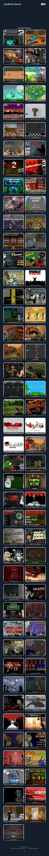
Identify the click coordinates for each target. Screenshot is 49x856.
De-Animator (13, 765)
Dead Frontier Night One (35, 581)
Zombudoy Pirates (13, 285)
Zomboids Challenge (35, 396)
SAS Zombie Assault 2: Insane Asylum (13, 174)
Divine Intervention (14, 821)
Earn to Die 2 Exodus (35, 340)
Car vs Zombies (14, 784)
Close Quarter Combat (13, 599)
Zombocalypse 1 (14, 839)
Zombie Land (13, 229)
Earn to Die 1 (13, 359)
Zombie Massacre (35, 322)
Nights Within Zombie (13, 396)
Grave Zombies (35, 747)
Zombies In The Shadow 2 (14, 211)
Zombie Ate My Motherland (13, 322)
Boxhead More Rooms (13, 433)
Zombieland (35, 414)
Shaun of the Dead (13, 728)
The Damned (35, 710)
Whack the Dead (13, 691)
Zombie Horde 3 (35, 654)
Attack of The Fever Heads (35, 765)
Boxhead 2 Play (35, 433)
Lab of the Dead (35, 303)
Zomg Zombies (13, 470)
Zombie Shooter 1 (13, 488)
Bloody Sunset (13, 119)
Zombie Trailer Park (35, 192)
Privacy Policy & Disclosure (15, 848)
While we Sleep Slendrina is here (13, 802)
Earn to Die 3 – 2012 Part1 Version (13, 340)
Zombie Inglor (13, 654)
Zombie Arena (35, 525)
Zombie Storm (13, 636)
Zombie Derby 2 (14, 63)
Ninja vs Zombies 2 (35, 229)
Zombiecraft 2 (35, 784)
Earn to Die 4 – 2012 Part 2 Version (35, 451)
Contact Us (23, 848)
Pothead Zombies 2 (13, 45)
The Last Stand (35, 691)
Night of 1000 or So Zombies (35, 544)
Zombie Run (35, 488)
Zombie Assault (14, 525)
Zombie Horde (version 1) (35, 673)
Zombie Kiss (13, 507)
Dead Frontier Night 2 (13, 581)
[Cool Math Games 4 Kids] (12, 4)
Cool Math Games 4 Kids (24, 847)
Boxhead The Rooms (14, 451)
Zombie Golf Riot (35, 507)
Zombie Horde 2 (14, 673)
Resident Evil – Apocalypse (35, 728)
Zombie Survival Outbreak (35, 470)
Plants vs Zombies (35, 82)
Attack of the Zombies (13, 617)
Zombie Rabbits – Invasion (13, 192)
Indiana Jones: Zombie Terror (13, 747)
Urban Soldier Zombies (35, 266)
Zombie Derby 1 (35, 45)
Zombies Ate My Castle (13, 82)
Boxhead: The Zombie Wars (35, 285)
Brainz (35, 599)
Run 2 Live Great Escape (35, 119)
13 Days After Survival (13, 377)
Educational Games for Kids (33, 848)
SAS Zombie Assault (35, 156)
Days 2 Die (14, 137)
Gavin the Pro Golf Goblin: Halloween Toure (13, 562)
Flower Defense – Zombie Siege (35, 100)
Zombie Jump (35, 211)
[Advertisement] (24, 15)
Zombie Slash (13, 248)
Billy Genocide (35, 802)
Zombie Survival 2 (35, 617)
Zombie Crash (35, 359)
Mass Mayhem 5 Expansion (35, 821)
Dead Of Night (35, 562)
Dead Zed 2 (13, 414)
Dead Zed (35, 377)
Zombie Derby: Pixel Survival (13, 156)
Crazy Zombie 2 (35, 248)
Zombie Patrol (35, 636)
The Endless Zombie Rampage (13, 710)
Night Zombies (13, 303)
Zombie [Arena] (35, 137)
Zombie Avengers (13, 266)
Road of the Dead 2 (35, 63)
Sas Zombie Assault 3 (35, 174)
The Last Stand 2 (13, 544)
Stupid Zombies (14, 100)
